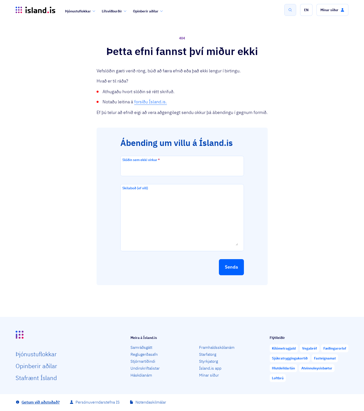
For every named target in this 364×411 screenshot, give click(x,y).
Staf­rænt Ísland (36, 378)
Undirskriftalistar (145, 368)
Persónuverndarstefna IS (98, 402)
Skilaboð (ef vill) (135, 188)
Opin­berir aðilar (36, 366)
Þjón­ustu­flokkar (36, 354)
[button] (306, 10)
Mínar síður (209, 375)
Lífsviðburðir (112, 11)
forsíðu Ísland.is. (150, 102)
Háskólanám (141, 375)
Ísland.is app (210, 368)
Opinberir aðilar (145, 11)
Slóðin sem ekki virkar (141, 160)
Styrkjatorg (208, 361)
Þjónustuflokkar (78, 11)
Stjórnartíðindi (142, 361)
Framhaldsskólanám (216, 347)
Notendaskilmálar (150, 402)
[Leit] (290, 10)
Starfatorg (207, 354)
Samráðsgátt (141, 347)
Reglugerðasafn (144, 354)
